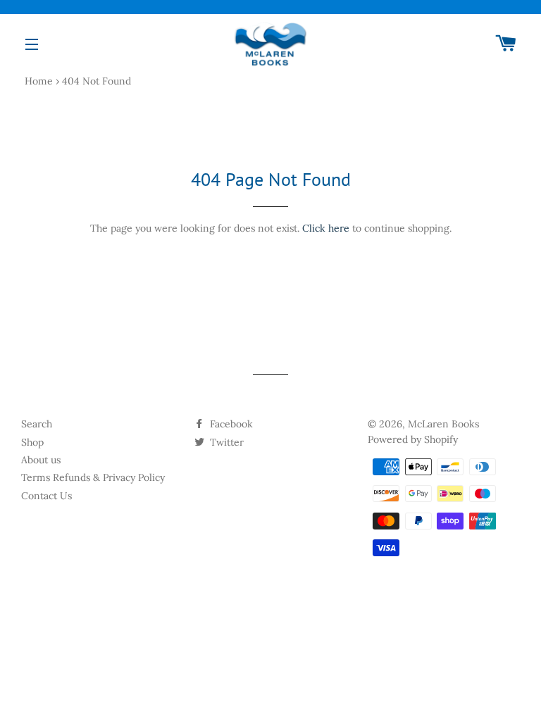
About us (41, 459)
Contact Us (46, 495)
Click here (325, 228)
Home (39, 81)
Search (36, 424)
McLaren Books (443, 424)
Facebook (230, 424)
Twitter (225, 442)
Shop (32, 442)
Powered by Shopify (413, 439)
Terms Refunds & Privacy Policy (93, 477)
